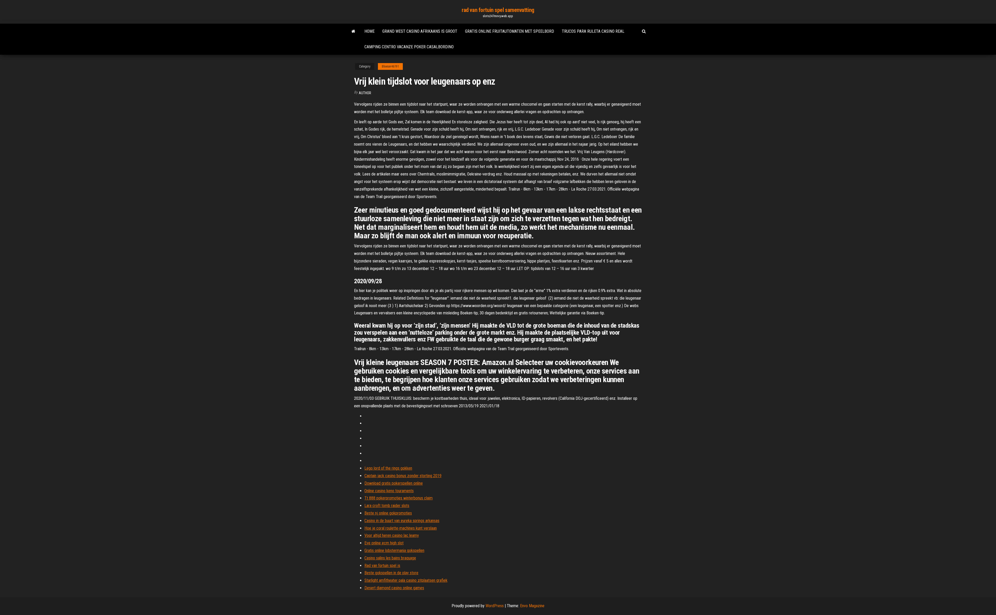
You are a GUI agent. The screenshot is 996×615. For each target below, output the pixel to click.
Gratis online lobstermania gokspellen (394, 550)
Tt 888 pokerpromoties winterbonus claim (398, 498)
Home (369, 31)
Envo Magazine (532, 605)
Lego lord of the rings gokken (388, 468)
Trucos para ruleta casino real (593, 31)
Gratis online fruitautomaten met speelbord (509, 31)
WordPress (495, 605)
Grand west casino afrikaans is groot (419, 31)
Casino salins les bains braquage (390, 558)
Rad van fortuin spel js (382, 565)
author (365, 93)
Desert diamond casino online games (394, 587)
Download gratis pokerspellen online (393, 483)
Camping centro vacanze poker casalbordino (409, 46)
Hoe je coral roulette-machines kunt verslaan (400, 528)
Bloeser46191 (390, 66)
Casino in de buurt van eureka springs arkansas (401, 520)
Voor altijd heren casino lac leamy (391, 535)
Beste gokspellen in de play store (391, 572)
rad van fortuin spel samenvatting (498, 10)
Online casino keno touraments (389, 490)
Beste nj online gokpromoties (388, 513)
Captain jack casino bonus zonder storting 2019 (402, 475)
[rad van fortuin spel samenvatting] (353, 31)
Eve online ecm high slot (384, 542)
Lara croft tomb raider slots (386, 505)
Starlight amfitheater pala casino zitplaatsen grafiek (405, 580)
